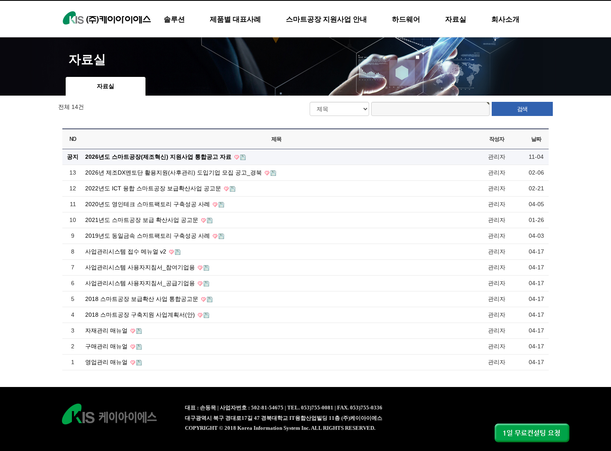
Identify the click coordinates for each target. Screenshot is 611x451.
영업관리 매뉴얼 (107, 362)
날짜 (536, 139)
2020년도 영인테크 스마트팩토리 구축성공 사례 (148, 204)
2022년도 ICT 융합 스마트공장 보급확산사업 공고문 (154, 188)
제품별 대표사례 (235, 19)
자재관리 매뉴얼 (107, 330)
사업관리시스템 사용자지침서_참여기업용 (141, 267)
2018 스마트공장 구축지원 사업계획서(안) (141, 314)
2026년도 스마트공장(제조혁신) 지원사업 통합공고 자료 (159, 156)
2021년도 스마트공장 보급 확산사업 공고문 (142, 220)
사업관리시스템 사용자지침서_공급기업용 (141, 283)
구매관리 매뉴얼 (107, 346)
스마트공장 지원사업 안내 (326, 19)
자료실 (455, 19)
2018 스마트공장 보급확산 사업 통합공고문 (142, 299)
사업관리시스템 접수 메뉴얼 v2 (126, 251)
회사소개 (505, 19)
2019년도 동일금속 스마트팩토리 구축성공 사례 (148, 235)
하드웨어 (406, 19)
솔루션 (174, 19)
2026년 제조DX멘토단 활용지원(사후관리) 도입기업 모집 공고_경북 (174, 172)
